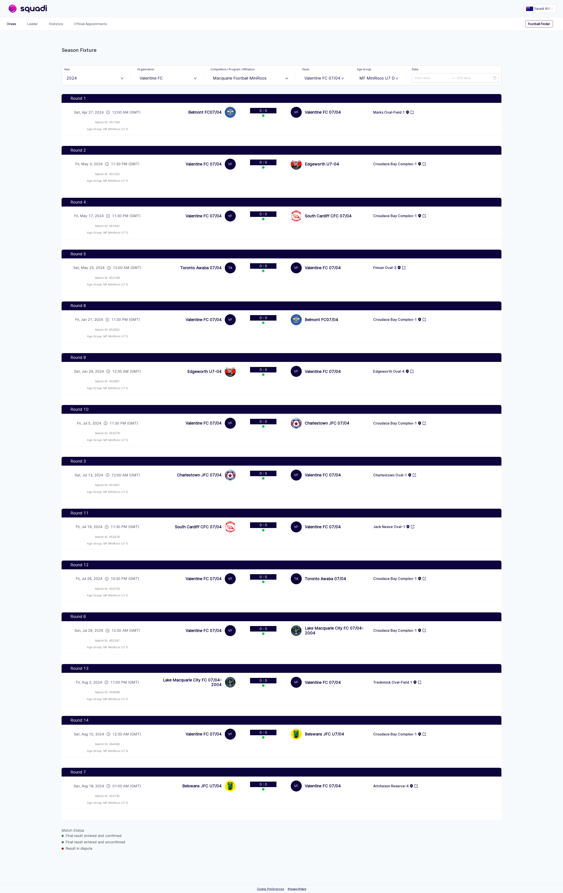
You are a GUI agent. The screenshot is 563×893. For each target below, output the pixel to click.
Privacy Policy (297, 889)
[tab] (542, 24)
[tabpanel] (281, 459)
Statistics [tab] (56, 24)
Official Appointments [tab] (90, 24)
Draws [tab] (11, 24)
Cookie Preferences (270, 889)
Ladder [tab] (32, 24)
